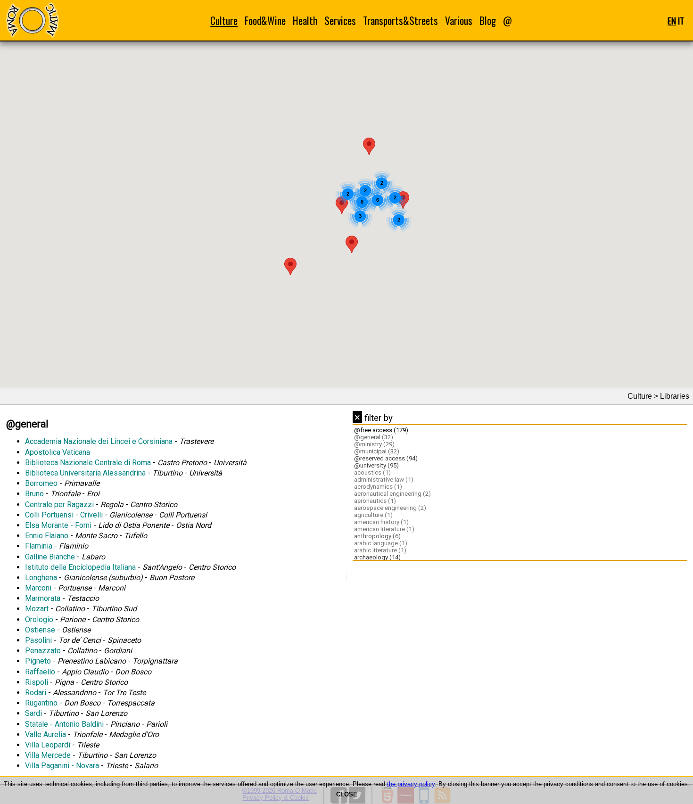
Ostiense (40, 629)
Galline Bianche (50, 556)
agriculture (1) (373, 514)
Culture (224, 20)
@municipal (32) (376, 451)
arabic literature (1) (380, 550)
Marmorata (42, 598)
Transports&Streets (400, 20)
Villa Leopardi (47, 744)
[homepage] (32, 20)
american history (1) (381, 521)
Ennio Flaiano (46, 535)
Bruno (34, 493)
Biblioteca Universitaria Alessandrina (85, 472)
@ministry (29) (374, 444)
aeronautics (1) (375, 500)
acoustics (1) (372, 472)
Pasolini (38, 640)
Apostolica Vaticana (57, 452)
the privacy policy (411, 784)
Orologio (39, 619)
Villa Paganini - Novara (62, 765)
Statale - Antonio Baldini (64, 724)
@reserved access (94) (386, 458)
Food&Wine (265, 20)
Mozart (37, 608)
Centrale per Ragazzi (59, 504)
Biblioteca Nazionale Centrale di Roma (88, 462)
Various (458, 20)
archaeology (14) (377, 557)
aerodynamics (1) (378, 486)
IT (681, 20)
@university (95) (376, 465)
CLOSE (346, 794)
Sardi (33, 713)
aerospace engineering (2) (390, 507)
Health (305, 20)
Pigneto (38, 660)
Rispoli (36, 682)
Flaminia (38, 545)
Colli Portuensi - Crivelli (64, 514)
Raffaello (40, 671)
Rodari (35, 692)
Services (340, 20)
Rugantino (41, 702)
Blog (487, 20)
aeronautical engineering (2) (392, 493)
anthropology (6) (377, 536)
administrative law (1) (383, 479)
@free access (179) (381, 430)
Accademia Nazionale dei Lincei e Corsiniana (99, 441)
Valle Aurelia (45, 734)
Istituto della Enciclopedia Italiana (80, 567)
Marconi (38, 587)
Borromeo (41, 483)
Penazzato (43, 650)
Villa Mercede (48, 755)
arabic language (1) (380, 543)
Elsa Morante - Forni (58, 525)
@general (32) (373, 437)
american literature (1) (384, 529)
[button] (290, 266)
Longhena (41, 577)
